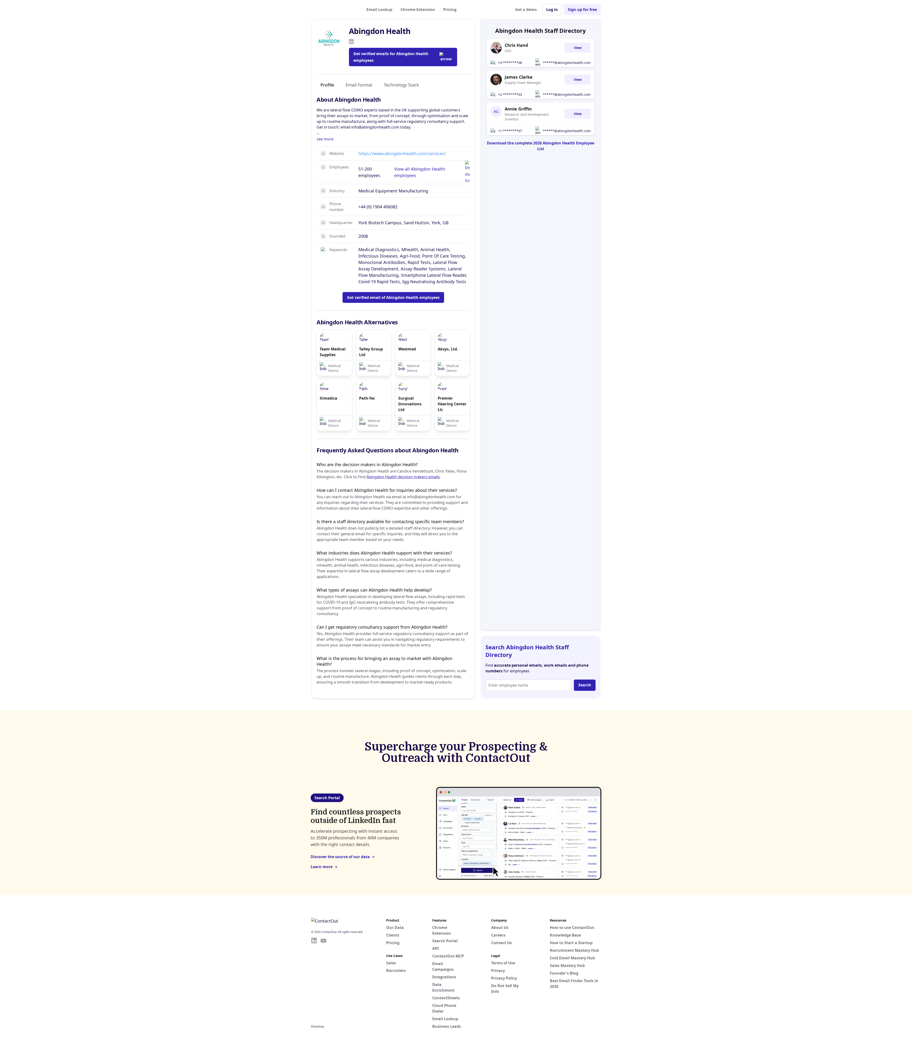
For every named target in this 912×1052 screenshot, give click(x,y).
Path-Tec (367, 398)
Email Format (359, 85)
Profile (327, 85)
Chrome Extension (417, 9)
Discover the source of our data (340, 856)
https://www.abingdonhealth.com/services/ (402, 153)
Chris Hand (516, 45)
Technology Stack (401, 85)
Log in (552, 9)
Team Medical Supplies (333, 351)
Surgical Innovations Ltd (410, 404)
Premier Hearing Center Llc (452, 404)
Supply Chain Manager (523, 82)
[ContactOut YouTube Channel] (323, 980)
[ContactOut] (334, 9)
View (578, 47)
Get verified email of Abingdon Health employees (393, 297)
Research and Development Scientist (527, 116)
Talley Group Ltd (371, 351)
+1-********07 (510, 131)
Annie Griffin (518, 109)
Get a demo (526, 9)
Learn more (321, 866)
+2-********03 (510, 94)
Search (584, 685)
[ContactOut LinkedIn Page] (314, 980)
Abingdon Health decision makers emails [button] (403, 476)
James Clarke (518, 77)
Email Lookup (379, 9)
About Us (499, 927)
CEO (508, 50)
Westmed (407, 349)
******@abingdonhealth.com (567, 62)
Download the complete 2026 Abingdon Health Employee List (540, 145)
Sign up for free (582, 9)
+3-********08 (510, 62)
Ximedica (328, 398)
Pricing (449, 9)
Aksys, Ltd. (448, 349)
